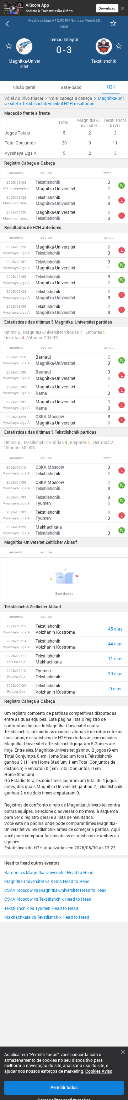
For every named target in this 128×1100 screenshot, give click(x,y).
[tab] (24, 87)
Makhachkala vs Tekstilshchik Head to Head (46, 917)
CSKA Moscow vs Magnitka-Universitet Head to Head (55, 890)
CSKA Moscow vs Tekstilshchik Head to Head (47, 899)
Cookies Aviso (98, 1071)
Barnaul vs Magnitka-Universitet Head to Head (49, 872)
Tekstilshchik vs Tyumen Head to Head (41, 908)
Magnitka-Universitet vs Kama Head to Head (47, 881)
